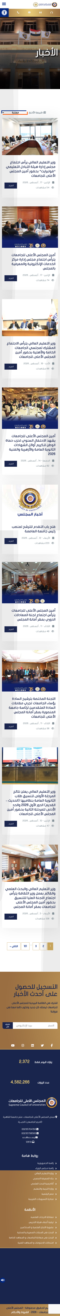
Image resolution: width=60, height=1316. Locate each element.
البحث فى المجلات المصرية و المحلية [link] (35, 1232)
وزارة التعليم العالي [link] (44, 1173)
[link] (4, 12)
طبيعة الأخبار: (35, 112)
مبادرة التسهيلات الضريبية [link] (41, 1199)
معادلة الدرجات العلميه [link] (42, 1217)
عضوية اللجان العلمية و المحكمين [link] (37, 1227)
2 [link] (43, 946)
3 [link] (36, 946)
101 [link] (25, 946)
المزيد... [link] (11, 186)
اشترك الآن (7, 1026)
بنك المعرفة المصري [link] (43, 1178)
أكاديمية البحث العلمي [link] (42, 1183)
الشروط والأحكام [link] (20, 1312)
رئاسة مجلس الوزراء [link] (44, 1168)
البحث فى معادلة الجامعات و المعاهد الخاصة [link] (31, 1237)
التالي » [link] (14, 946)
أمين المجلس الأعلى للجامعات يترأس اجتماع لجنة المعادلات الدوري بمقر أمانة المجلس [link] (34, 615)
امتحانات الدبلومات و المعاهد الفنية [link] (36, 1243)
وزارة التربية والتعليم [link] (44, 1189)
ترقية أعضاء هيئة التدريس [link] (41, 1222)
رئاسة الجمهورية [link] (45, 1163)
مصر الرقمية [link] (48, 1194)
